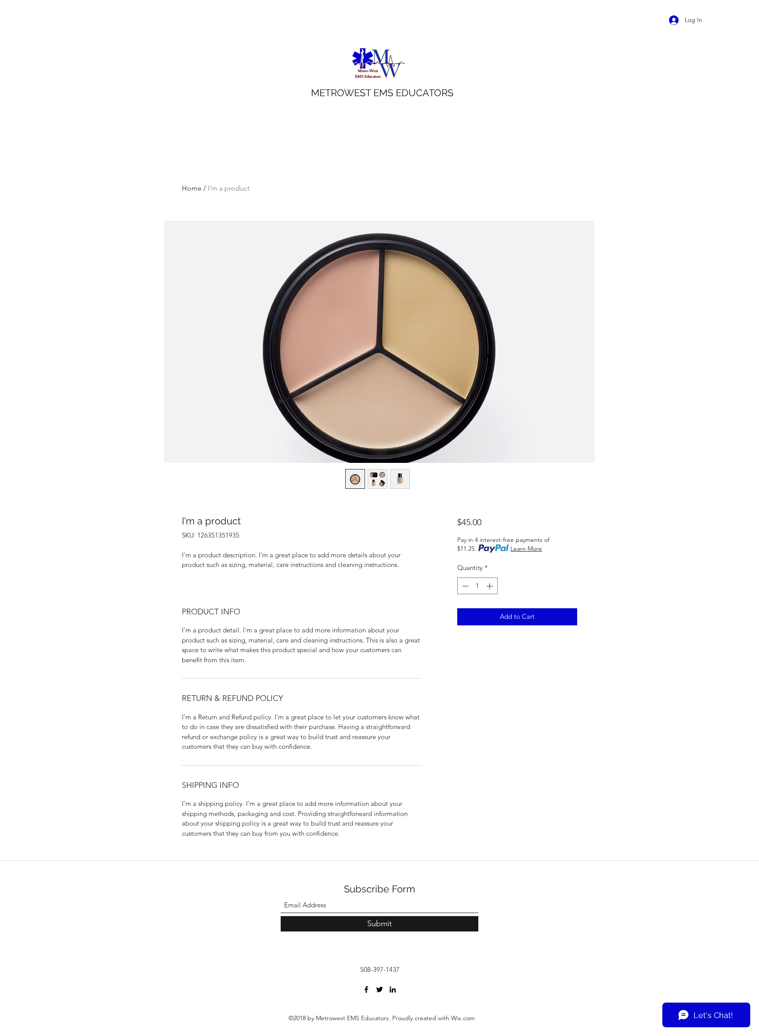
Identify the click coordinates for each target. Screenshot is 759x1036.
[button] (718, 19)
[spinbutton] (477, 586)
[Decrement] (464, 586)
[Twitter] (379, 989)
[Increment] (490, 586)
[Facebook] (366, 989)
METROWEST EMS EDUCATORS (382, 92)
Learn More (526, 548)
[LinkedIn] (392, 989)
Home (192, 188)
